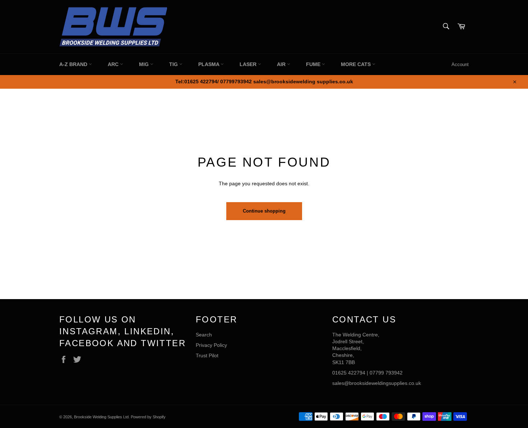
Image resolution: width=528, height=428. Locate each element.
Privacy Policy (211, 345)
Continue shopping (264, 211)
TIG (174, 64)
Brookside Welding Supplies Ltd (101, 417)
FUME (314, 64)
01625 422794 (348, 373)
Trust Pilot (207, 355)
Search (204, 335)
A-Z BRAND (74, 64)
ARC (114, 64)
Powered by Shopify (148, 417)
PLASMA (209, 64)
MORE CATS (356, 64)
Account (460, 64)
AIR (282, 64)
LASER (249, 64)
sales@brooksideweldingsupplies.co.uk (376, 383)
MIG (144, 64)
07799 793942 (386, 373)
